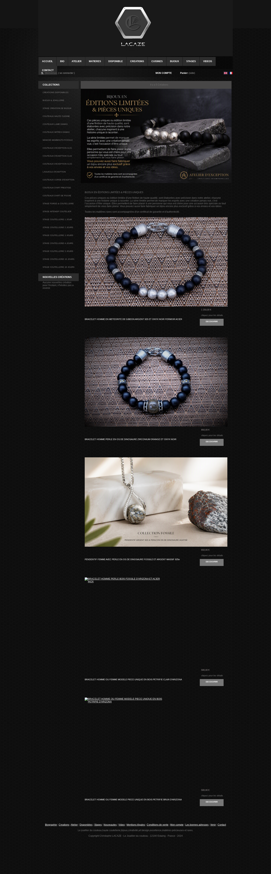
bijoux (174, 61)
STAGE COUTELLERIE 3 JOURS (58, 235)
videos (207, 61)
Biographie (51, 824)
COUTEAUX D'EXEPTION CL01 (57, 148)
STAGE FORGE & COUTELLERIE (58, 203)
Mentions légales (136, 824)
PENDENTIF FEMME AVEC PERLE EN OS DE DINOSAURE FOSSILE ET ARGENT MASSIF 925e (132, 559)
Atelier (77, 61)
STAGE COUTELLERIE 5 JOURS (58, 251)
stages (191, 61)
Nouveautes (110, 824)
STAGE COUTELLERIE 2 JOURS (58, 227)
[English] (225, 73)
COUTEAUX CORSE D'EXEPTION (58, 180)
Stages (98, 824)
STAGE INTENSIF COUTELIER (57, 211)
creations (137, 61)
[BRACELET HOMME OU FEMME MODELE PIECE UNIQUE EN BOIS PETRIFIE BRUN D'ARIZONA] (123, 717)
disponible (115, 61)
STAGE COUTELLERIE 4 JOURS (58, 243)
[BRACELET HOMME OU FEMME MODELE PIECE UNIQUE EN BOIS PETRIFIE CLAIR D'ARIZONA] (123, 596)
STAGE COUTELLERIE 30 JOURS (58, 267)
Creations (64, 824)
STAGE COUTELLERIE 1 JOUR (57, 219)
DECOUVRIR (212, 321)
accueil (47, 61)
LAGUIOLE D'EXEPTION (54, 172)
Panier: (184, 73)
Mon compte (164, 73)
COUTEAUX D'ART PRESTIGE (57, 188)
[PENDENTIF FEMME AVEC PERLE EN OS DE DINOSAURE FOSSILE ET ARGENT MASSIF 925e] (123, 476)
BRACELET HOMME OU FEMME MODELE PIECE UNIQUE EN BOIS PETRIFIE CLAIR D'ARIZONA (133, 679)
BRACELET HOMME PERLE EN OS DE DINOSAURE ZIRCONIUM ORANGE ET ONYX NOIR (130, 439)
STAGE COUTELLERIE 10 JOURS (58, 259)
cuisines (157, 61)
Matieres (95, 61)
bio (62, 61)
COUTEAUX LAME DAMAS (55, 124)
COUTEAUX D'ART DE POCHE (57, 196)
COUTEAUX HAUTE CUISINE (56, 116)
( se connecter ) (66, 73)
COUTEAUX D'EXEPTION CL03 (57, 164)
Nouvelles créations (57, 277)
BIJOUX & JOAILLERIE (53, 100)
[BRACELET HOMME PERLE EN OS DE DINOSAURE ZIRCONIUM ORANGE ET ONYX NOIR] (123, 356)
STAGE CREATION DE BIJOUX (57, 108)
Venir (213, 824)
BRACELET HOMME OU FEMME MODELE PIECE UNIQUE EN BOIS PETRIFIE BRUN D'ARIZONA (133, 799)
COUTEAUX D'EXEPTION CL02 (57, 156)
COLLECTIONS (51, 84)
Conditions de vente (157, 824)
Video (121, 824)
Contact (222, 824)
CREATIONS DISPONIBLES (55, 92)
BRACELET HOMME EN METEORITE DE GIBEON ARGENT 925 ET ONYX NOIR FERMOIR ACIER (133, 319)
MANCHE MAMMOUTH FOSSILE (58, 140)
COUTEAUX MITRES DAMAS (56, 132)
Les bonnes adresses (197, 824)
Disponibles (86, 824)
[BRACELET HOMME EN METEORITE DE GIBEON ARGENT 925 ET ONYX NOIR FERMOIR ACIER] (123, 236)
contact (48, 70)
